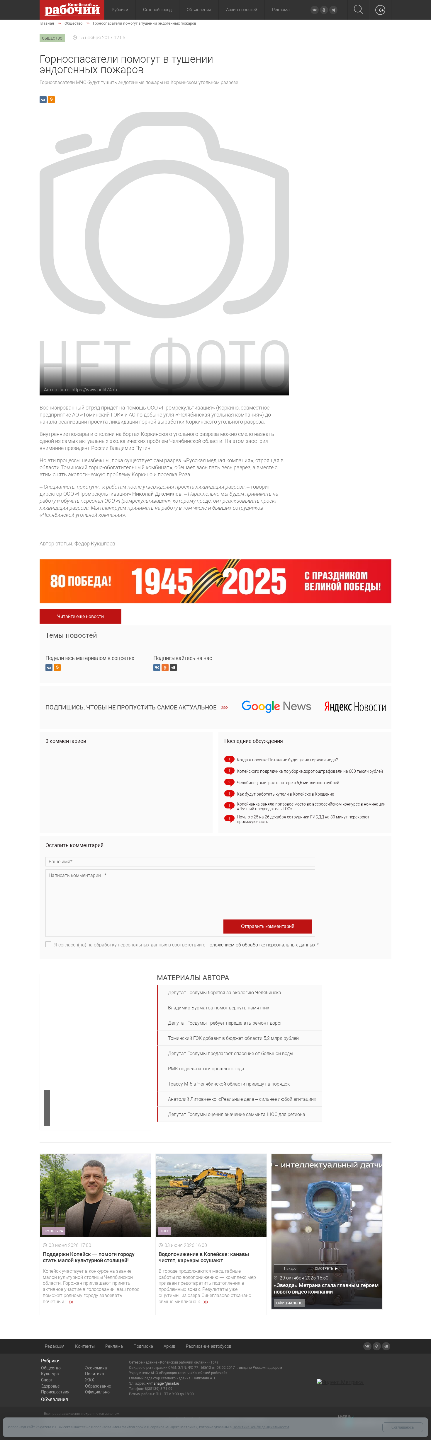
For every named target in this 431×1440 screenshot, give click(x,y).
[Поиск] (358, 10)
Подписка (143, 1346)
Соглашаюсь (402, 1427)
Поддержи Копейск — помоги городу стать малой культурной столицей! (89, 1257)
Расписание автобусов (208, 1346)
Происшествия (55, 1392)
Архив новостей (241, 9)
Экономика (96, 1368)
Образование (98, 1386)
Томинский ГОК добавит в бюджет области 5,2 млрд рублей (233, 1038)
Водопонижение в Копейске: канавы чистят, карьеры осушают (204, 1257)
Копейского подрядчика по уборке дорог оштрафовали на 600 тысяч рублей (310, 771)
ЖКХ (89, 1380)
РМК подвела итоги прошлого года (206, 1069)
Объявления (199, 9)
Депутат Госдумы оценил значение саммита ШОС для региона (236, 1114)
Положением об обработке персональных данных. (261, 945)
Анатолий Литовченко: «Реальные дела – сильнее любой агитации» (242, 1099)
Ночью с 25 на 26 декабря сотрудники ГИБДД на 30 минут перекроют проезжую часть (303, 819)
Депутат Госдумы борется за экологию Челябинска (224, 992)
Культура (50, 1373)
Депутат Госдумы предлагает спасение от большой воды (230, 1053)
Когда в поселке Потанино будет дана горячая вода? (287, 759)
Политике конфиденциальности (261, 1426)
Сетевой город (157, 9)
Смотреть (324, 1269)
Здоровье (50, 1386)
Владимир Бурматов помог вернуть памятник (218, 1008)
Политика (94, 1373)
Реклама (281, 9)
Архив (169, 1346)
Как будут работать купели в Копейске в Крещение (285, 794)
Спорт (47, 1380)
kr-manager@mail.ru (163, 1383)
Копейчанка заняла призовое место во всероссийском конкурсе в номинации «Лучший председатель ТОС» (311, 806)
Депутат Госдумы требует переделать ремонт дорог (225, 1023)
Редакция (55, 1346)
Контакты (85, 1346)
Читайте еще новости (80, 616)
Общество (51, 1368)
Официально (97, 1392)
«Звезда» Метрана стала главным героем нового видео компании (326, 1288)
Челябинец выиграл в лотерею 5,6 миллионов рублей (288, 782)
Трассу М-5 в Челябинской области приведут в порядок (229, 1084)
